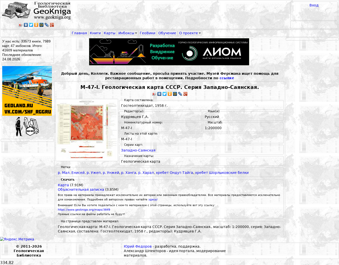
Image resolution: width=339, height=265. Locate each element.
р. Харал (146, 173)
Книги (95, 33)
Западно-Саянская (138, 150)
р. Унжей (111, 173)
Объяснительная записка (81, 189)
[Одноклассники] (36, 25)
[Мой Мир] (41, 25)
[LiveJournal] (46, 25)
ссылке (227, 78)
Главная (79, 33)
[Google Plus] (52, 25)
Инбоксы (126, 33)
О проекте (188, 33)
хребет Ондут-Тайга (174, 173)
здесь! (153, 199)
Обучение (167, 33)
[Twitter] (31, 25)
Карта (63, 185)
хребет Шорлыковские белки (222, 173)
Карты (109, 33)
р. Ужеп (94, 173)
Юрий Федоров (138, 246)
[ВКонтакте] (26, 25)
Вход (314, 5)
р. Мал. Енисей (71, 173)
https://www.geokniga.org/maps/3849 (84, 209)
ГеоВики (147, 33)
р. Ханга (128, 173)
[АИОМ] (169, 51)
